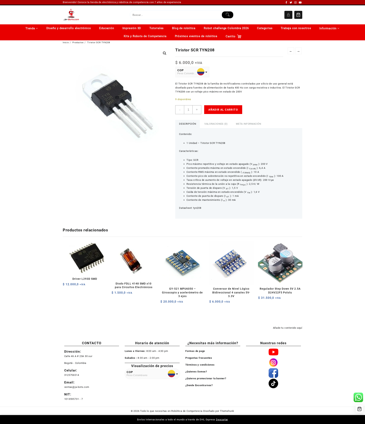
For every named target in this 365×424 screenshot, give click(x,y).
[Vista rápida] (73, 285)
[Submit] (227, 14)
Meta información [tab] (248, 123)
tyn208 (197, 207)
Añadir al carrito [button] (66, 285)
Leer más (261, 299)
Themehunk (227, 411)
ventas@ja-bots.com (76, 387)
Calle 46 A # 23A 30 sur (78, 356)
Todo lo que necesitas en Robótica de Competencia (171, 411)
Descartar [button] (222, 419)
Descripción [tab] (187, 123)
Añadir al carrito (223, 109)
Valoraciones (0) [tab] (216, 123)
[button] (164, 53)
